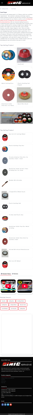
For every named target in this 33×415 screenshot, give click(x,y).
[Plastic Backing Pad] (5, 206)
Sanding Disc (4, 304)
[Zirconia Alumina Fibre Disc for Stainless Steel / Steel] (5, 160)
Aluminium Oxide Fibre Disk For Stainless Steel (18, 239)
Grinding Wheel (20, 301)
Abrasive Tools (23, 304)
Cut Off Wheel (5, 308)
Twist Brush (18, 20)
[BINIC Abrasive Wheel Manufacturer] (18, 2)
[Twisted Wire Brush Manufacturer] (5, 253)
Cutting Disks (22, 308)
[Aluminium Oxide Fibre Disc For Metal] (8, 94)
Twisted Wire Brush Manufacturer (19, 249)
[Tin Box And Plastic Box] (5, 218)
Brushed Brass (6, 22)
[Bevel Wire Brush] (24, 94)
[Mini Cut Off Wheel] (5, 264)
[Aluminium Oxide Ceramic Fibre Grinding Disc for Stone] (5, 172)
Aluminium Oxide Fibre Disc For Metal (8, 104)
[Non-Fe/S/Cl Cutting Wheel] (5, 137)
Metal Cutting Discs (8, 83)
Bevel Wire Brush (23, 104)
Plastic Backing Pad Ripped (24, 84)
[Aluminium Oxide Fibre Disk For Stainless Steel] (5, 241)
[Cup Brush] (24, 55)
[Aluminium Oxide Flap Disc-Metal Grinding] (5, 229)
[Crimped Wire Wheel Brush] (5, 195)
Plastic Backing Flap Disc (16, 145)
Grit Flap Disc (13, 308)
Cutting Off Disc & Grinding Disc (7, 378)
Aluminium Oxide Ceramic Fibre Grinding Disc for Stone (18, 169)
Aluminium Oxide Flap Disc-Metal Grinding (19, 227)
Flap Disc (4, 301)
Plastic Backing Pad (15, 203)
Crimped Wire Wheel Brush (17, 191)
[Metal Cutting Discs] (8, 74)
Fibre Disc (3, 382)
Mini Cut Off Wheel (15, 261)
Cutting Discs (11, 301)
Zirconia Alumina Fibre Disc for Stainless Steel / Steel (18, 158)
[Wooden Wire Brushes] (5, 183)
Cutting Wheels (13, 304)
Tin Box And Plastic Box (16, 214)
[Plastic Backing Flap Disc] (5, 149)
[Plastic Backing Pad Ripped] (24, 74)
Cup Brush (21, 64)
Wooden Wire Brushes (15, 180)
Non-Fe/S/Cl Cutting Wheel (17, 134)
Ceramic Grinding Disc (9, 20)
